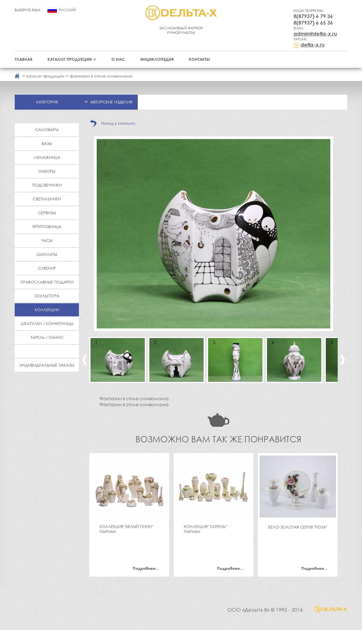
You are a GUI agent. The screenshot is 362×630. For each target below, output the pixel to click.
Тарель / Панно (47, 337)
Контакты (199, 59)
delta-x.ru (313, 45)
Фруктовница (46, 226)
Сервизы (47, 212)
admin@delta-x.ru (315, 34)
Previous (84, 360)
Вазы (47, 143)
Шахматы (46, 254)
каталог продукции (45, 75)
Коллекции (47, 309)
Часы (47, 240)
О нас (118, 59)
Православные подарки (47, 282)
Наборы (46, 171)
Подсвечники (47, 185)
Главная (23, 59)
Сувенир (47, 268)
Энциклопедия (157, 59)
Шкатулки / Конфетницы (47, 323)
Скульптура (46, 295)
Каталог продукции (70, 59)
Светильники (47, 198)
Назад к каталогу (118, 123)
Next (342, 360)
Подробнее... (146, 568)
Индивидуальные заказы (47, 365)
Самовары (47, 129)
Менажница (47, 157)
